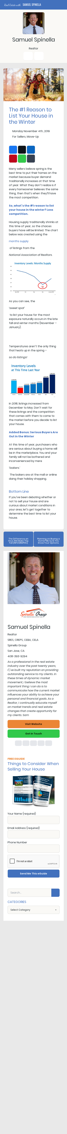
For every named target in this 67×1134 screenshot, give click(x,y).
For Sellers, (19, 137)
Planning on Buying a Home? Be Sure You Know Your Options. (48, 540)
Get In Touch (33, 733)
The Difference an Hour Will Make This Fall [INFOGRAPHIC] (18, 540)
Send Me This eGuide (33, 873)
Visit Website (33, 724)
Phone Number (17, 842)
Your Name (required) (22, 814)
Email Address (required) (24, 828)
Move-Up (33, 137)
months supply (19, 241)
